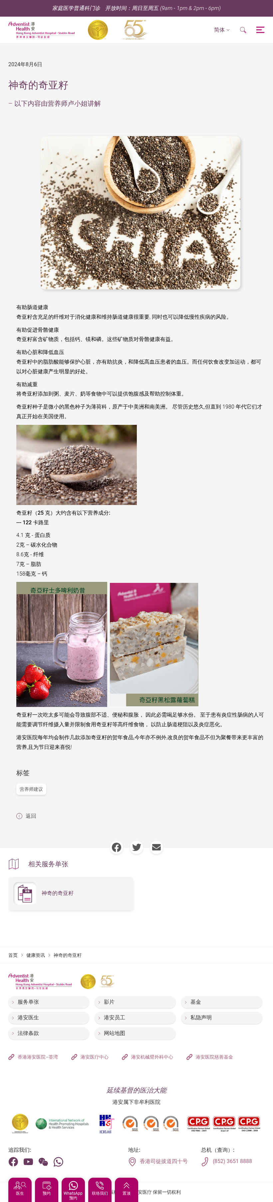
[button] (222, 30)
